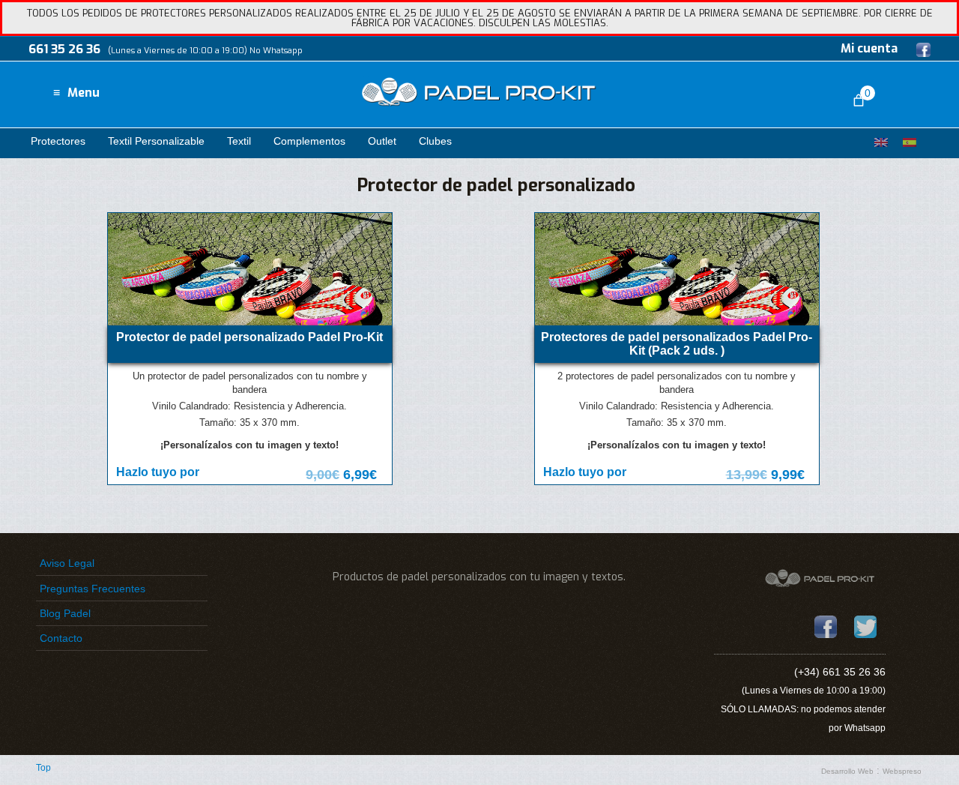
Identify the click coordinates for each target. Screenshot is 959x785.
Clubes (435, 141)
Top (43, 768)
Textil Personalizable (156, 141)
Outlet (382, 141)
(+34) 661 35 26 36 (840, 672)
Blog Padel (65, 613)
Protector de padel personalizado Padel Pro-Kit (249, 337)
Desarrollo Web (847, 771)
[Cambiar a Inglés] (881, 142)
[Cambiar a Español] (909, 142)
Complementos (309, 141)
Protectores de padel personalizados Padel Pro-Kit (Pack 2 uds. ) (676, 343)
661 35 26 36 (64, 49)
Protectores (58, 141)
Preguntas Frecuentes (92, 589)
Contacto (61, 638)
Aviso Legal (67, 563)
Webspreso (902, 771)
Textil (239, 141)
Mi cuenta (869, 48)
